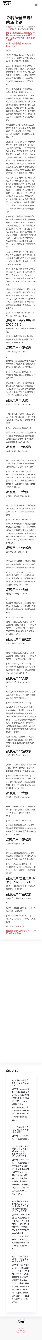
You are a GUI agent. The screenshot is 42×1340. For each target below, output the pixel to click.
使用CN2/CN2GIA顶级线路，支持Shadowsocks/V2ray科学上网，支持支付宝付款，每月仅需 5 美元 (20, 37)
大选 (14, 29)
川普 (18, 29)
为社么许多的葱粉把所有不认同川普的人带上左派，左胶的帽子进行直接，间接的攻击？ (20, 1151)
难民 (33, 27)
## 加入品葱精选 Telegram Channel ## (18, 44)
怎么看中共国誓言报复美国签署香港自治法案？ (20, 1130)
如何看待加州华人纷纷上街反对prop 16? (20, 1083)
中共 (7, 29)
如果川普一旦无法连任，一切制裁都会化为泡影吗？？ (20, 1259)
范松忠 (10, 27)
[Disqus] (21, 978)
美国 (11, 29)
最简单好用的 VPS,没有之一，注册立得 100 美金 (21, 932)
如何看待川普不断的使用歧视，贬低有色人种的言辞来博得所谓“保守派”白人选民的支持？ (20, 1206)
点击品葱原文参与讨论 (15, 926)
